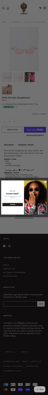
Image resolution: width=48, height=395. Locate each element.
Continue (12, 204)
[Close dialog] (45, 182)
